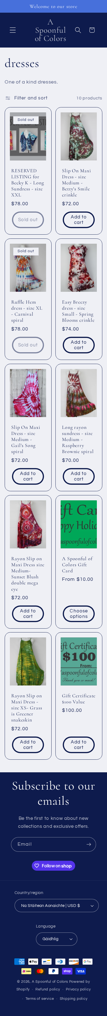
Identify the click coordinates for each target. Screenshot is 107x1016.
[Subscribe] (89, 844)
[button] (13, 30)
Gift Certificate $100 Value (78, 699)
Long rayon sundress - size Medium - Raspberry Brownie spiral (78, 439)
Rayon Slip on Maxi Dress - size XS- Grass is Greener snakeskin (26, 708)
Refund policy (47, 989)
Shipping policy (74, 999)
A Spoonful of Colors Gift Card (77, 564)
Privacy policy (78, 989)
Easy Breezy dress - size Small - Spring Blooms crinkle (78, 311)
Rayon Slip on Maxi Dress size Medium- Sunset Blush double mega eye (27, 573)
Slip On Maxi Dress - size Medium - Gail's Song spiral (25, 439)
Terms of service (40, 999)
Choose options (79, 613)
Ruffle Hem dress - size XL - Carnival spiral (27, 311)
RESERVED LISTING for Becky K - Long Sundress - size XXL (27, 183)
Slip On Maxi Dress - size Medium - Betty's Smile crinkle (76, 183)
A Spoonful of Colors (50, 982)
